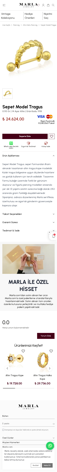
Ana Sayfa (6, 25)
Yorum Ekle (46, 336)
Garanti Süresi (10, 222)
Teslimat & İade (11, 230)
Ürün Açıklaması (10, 155)
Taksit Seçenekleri (12, 214)
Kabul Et (47, 465)
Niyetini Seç (48, 15)
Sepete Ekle (25, 136)
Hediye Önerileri (29, 15)
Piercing (16, 25)
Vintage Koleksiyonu (8, 15)
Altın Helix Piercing (30, 25)
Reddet (36, 465)
